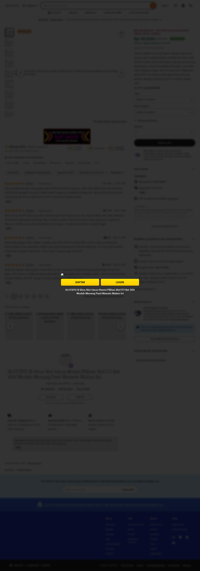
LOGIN (120, 282)
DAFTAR (80, 282)
